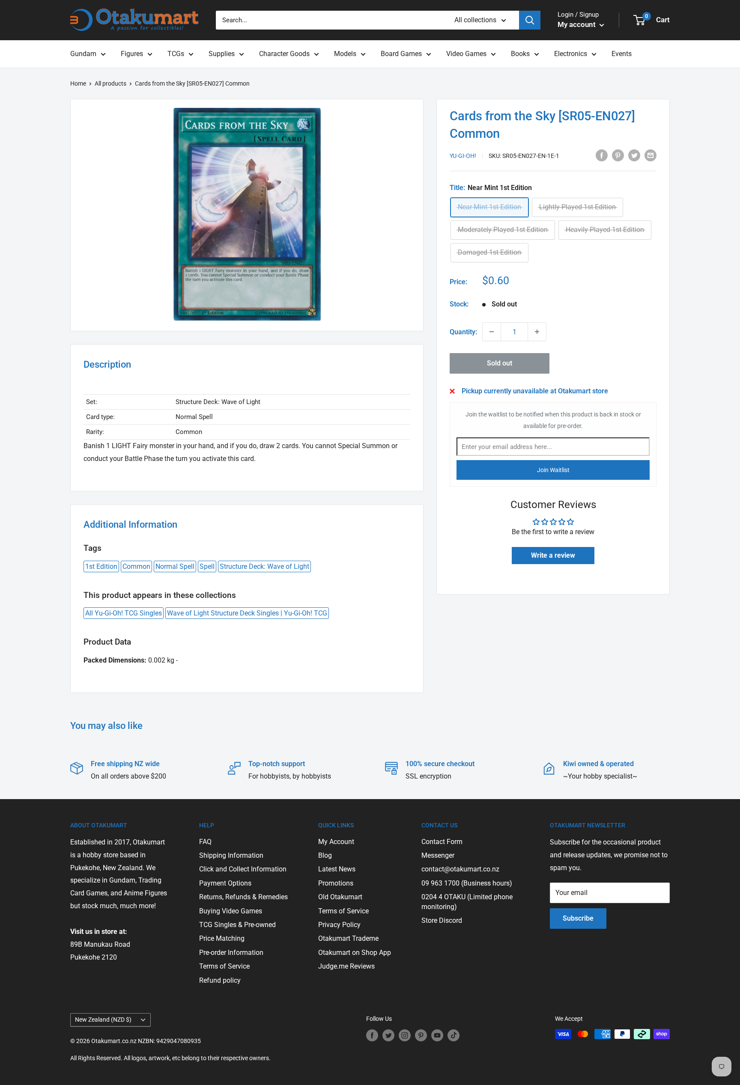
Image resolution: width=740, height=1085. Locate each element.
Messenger (437, 855)
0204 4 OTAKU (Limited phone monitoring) (467, 901)
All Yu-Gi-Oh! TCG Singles (123, 613)
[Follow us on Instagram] (405, 1035)
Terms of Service (224, 966)
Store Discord (441, 920)
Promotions (335, 883)
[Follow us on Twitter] (388, 1035)
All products (110, 83)
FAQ (205, 842)
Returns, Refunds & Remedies (243, 897)
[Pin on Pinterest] (618, 155)
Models (345, 54)
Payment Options (225, 883)
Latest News (336, 869)
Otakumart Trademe (348, 938)
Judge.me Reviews (346, 966)
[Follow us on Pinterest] (421, 1035)
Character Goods (284, 54)
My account (577, 24)
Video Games (466, 54)
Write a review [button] (553, 555)
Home (78, 83)
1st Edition (101, 566)
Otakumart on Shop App (354, 952)
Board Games (401, 54)
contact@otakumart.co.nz (460, 869)
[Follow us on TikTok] (454, 1035)
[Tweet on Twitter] (634, 155)
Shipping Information (231, 855)
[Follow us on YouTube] (437, 1035)
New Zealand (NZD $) (103, 1019)
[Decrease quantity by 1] (492, 332)
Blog (325, 855)
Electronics (570, 54)
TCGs (175, 54)
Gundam (83, 54)
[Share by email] (650, 155)
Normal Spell (174, 566)
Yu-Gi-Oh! (463, 155)
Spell (207, 566)
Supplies (222, 54)
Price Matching (222, 938)
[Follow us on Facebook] (372, 1035)
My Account (336, 842)
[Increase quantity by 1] (537, 332)
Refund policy (220, 980)
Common (136, 566)
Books (520, 54)
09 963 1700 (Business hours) (466, 883)
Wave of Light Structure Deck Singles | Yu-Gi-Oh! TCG (247, 613)
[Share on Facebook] (602, 155)
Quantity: (463, 332)
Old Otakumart (340, 897)
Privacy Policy (339, 925)
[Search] (529, 20)
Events (622, 54)
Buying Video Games (230, 911)
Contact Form (441, 842)
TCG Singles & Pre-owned (237, 925)
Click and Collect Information (242, 869)
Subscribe (578, 918)
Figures (132, 54)
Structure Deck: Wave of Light (264, 566)
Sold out (499, 363)
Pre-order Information (231, 952)
